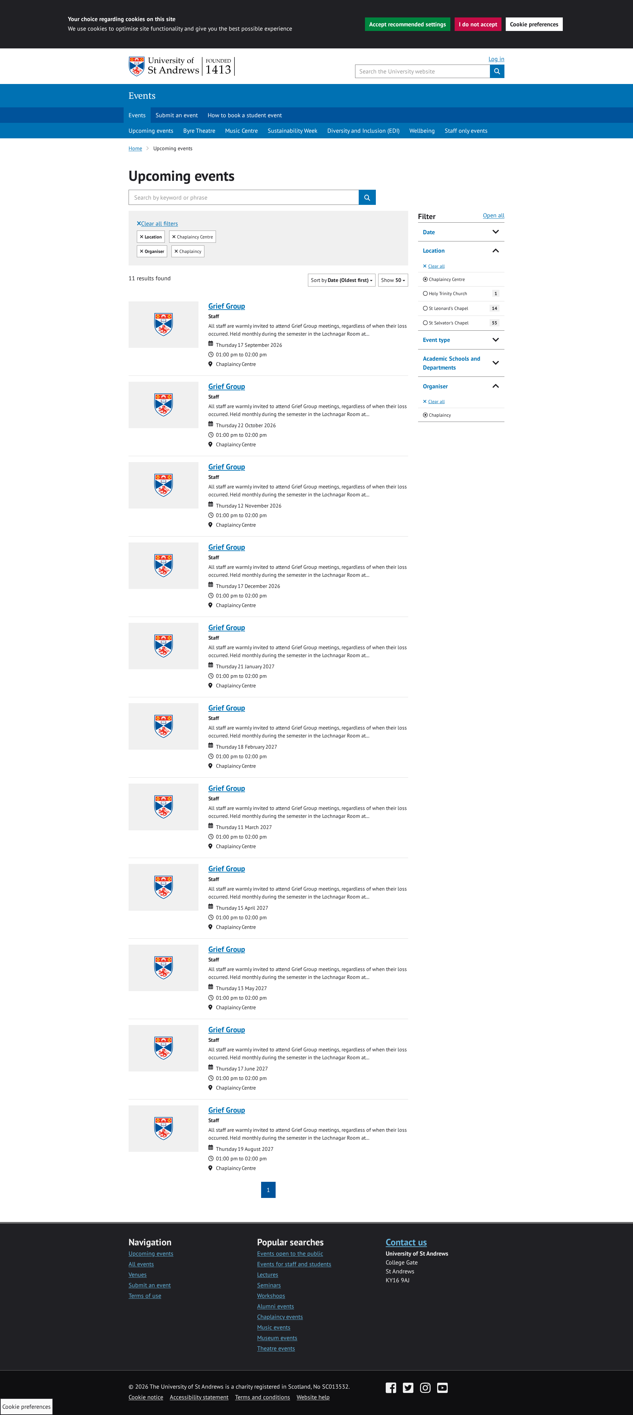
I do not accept (478, 24)
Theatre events (276, 1348)
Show (391, 280)
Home (135, 148)
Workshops (271, 1295)
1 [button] (268, 1190)
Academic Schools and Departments (451, 363)
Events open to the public (290, 1253)
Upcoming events (151, 130)
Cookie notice (146, 1397)
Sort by (340, 280)
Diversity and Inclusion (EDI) (363, 130)
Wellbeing (422, 130)
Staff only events (466, 130)
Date (429, 232)
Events (142, 95)
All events (141, 1264)
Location (434, 250)
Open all (493, 215)
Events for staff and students (294, 1264)
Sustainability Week (292, 130)
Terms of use (145, 1295)
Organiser (435, 386)
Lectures (267, 1274)
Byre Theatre (199, 130)
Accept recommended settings (407, 24)
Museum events (277, 1338)
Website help (313, 1397)
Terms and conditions (262, 1397)
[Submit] (367, 197)
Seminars (269, 1285)
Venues (138, 1274)
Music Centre (241, 130)
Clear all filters (159, 223)
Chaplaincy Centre (194, 236)
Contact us (406, 1242)
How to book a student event (245, 115)
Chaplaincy (189, 251)
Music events (273, 1327)
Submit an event (177, 115)
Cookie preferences (534, 24)
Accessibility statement (199, 1397)
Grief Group (226, 306)
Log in (496, 59)
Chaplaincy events (280, 1316)
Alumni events (275, 1306)
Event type (436, 340)
